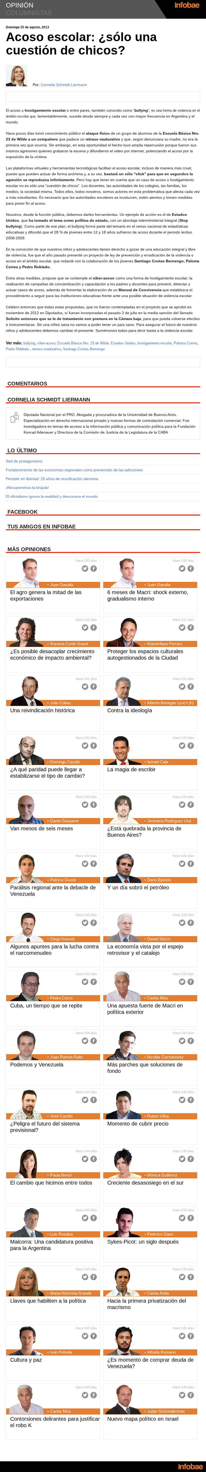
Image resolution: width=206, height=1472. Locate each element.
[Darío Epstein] (123, 869)
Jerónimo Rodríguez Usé (169, 821)
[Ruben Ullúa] (123, 1105)
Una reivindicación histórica (42, 710)
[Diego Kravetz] (26, 928)
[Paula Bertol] (26, 1164)
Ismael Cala (157, 762)
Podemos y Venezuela (36, 1065)
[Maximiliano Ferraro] (123, 632)
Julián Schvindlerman (166, 1411)
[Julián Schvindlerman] (123, 1400)
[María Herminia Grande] (26, 1282)
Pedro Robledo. (18, 349)
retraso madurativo (46, 349)
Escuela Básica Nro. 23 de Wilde (83, 343)
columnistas (29, 12)
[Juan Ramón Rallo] (26, 1046)
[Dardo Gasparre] (26, 809)
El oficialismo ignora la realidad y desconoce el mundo (52, 496)
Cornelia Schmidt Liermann (64, 85)
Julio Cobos (60, 702)
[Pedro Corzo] (26, 987)
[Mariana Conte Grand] (26, 632)
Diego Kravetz (62, 939)
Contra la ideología (129, 710)
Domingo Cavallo (65, 762)
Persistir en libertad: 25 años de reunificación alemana (52, 479)
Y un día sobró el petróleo (138, 887)
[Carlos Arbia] (123, 1282)
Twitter (85, 568)
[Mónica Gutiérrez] (123, 1164)
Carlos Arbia (158, 1293)
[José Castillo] (26, 1105)
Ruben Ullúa (158, 1116)
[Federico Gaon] (123, 1223)
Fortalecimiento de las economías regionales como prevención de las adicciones (74, 470)
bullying (29, 343)
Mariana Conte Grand (69, 643)
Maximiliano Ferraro (164, 643)
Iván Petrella (61, 1352)
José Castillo (61, 1116)
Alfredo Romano (161, 1352)
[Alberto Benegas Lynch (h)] (123, 691)
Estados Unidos (123, 343)
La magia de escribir (131, 769)
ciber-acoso (46, 343)
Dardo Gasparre (64, 821)
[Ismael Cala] (123, 750)
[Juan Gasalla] (26, 573)
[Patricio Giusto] (26, 869)
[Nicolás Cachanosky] (123, 1046)
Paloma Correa (185, 343)
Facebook (93, 568)
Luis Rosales (61, 1234)
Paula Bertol (60, 1175)
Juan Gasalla (61, 584)
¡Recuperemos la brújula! (27, 487)
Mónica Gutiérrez (162, 1175)
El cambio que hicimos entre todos (51, 1183)
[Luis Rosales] (26, 1223)
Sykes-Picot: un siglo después (143, 1242)
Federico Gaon (160, 1234)
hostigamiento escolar (155, 343)
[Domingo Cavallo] (26, 750)
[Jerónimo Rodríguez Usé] (123, 809)
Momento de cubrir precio (137, 1124)
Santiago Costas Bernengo (84, 349)
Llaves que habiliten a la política (48, 1301)
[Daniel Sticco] (123, 928)
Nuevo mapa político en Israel (142, 1419)
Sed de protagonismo (24, 461)
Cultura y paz (26, 1360)
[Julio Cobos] (26, 691)
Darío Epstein (159, 880)
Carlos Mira (157, 998)
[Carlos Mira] (123, 987)
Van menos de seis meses (41, 828)
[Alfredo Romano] (123, 1341)
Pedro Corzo (61, 998)
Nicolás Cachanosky (165, 1057)
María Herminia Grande (70, 1293)
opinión (19, 5)
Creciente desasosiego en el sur (145, 1183)
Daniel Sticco (158, 939)
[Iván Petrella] (26, 1341)
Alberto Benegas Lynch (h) (170, 702)
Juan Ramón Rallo (66, 1057)
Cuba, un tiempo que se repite (46, 1005)
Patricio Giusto (63, 880)
